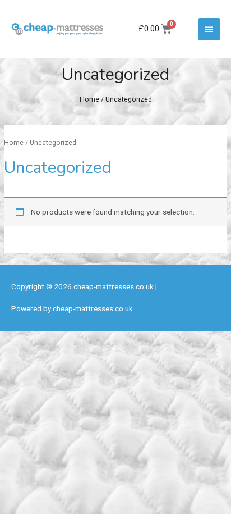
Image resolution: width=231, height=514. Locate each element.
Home (89, 99)
